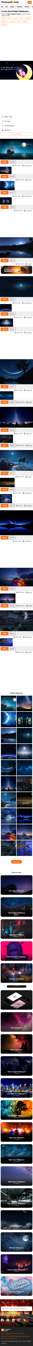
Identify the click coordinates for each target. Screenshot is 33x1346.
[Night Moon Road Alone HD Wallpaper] (24, 751)
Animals (19, 6)
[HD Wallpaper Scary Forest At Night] (8, 848)
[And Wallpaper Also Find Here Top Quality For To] (8, 703)
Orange (10, 1315)
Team (7, 1333)
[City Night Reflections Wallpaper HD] (24, 719)
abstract (4, 21)
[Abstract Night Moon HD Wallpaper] (24, 816)
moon (9, 18)
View (4, 162)
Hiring (17, 1333)
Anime (12, 6)
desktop (24, 21)
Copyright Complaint (7, 1336)
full (18, 21)
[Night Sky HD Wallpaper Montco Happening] (24, 767)
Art (6, 6)
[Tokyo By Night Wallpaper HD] (24, 784)
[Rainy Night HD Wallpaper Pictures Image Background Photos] (24, 735)
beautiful (27, 18)
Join (29, 2)
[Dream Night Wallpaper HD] (8, 719)
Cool (21, 1313)
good (15, 18)
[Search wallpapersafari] (3, 1308)
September (4, 1315)
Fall (15, 1315)
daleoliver (7, 130)
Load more (16, 862)
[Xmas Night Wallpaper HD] (8, 751)
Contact (12, 1333)
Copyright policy (19, 1336)
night (3, 18)
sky (21, 18)
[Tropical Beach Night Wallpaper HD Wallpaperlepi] (8, 832)
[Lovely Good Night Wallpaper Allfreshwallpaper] (24, 848)
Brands (27, 6)
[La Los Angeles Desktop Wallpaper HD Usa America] (24, 800)
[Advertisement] (16, 43)
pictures (12, 21)
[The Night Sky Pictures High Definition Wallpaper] (24, 832)
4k (2, 6)
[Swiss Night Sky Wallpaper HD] (24, 703)
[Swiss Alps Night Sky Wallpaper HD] (8, 784)
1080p (4, 24)
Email (21, 1333)
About (3, 1333)
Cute (25, 1313)
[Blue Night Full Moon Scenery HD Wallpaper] (8, 800)
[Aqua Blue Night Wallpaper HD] (8, 735)
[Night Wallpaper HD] (8, 767)
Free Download (16, 134)
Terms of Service (11, 1338)
